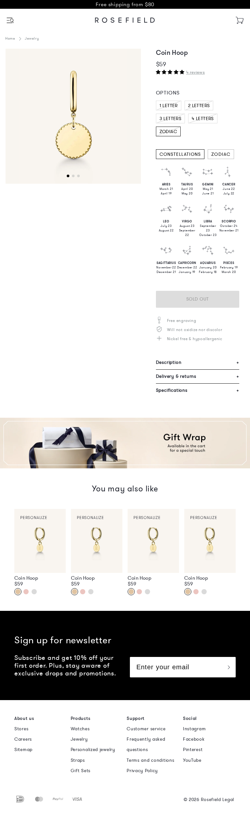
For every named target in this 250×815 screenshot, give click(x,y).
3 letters (171, 119)
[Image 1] (73, 116)
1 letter (169, 106)
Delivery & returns (197, 376)
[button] (11, 20)
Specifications (197, 390)
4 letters (203, 119)
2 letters (199, 106)
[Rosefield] (125, 20)
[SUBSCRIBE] (228, 667)
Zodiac (168, 132)
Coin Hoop (26, 578)
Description (197, 362)
